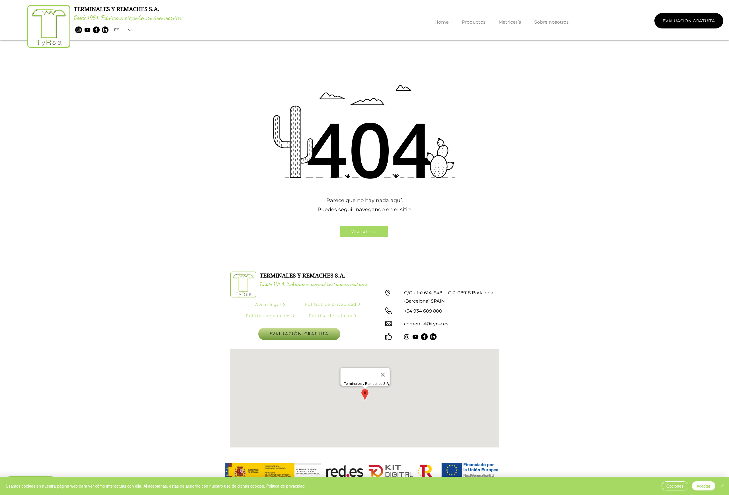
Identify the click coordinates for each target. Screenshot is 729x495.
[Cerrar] (722, 485)
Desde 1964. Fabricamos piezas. (106, 17)
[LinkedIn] (105, 29)
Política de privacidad (285, 486)
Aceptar (703, 486)
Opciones (674, 486)
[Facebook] (96, 29)
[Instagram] (78, 29)
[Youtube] (87, 29)
